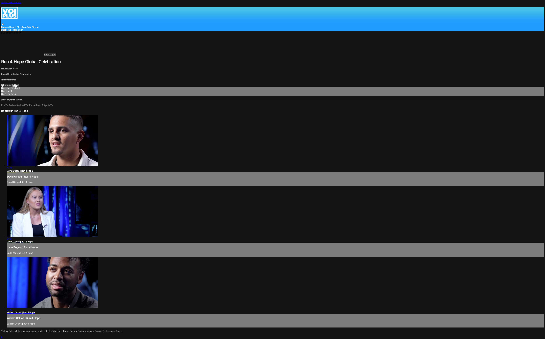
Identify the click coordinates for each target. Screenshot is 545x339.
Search (13, 27)
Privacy (74, 331)
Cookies (82, 331)
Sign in (35, 27)
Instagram (36, 331)
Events (44, 331)
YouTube (53, 331)
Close (47, 54)
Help (60, 331)
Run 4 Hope (6, 68)
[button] (3, 24)
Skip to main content (11, 2)
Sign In (19, 30)
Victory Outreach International (15, 331)
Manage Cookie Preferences (101, 331)
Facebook (6, 85)
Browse (5, 27)
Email (16, 85)
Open (53, 54)
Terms (66, 331)
